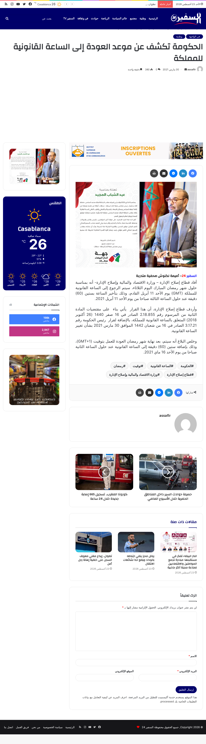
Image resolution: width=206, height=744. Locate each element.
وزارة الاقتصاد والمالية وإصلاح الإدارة (133, 375)
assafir (191, 69)
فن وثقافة (82, 18)
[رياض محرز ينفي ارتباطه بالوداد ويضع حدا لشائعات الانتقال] (136, 542)
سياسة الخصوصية (53, 727)
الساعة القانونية (160, 366)
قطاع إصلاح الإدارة (179, 375)
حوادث (94, 18)
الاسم (192, 656)
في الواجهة (194, 36)
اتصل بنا (8, 727)
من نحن (36, 727)
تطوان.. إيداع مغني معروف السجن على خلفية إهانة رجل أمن (122, 4)
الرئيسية (153, 18)
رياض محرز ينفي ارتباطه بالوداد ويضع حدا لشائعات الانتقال (138, 560)
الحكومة (186, 366)
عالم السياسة (119, 18)
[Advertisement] (103, 106)
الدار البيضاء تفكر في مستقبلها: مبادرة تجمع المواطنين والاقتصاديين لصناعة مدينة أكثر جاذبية (182, 562)
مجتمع (133, 18)
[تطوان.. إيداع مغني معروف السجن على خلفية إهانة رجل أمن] (93, 542)
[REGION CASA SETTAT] (136, 224)
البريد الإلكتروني (187, 671)
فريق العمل (22, 727)
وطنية (143, 18)
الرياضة (105, 18)
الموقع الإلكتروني (124, 671)
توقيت (137, 366)
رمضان (118, 366)
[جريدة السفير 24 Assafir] (186, 18)
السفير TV (69, 18)
